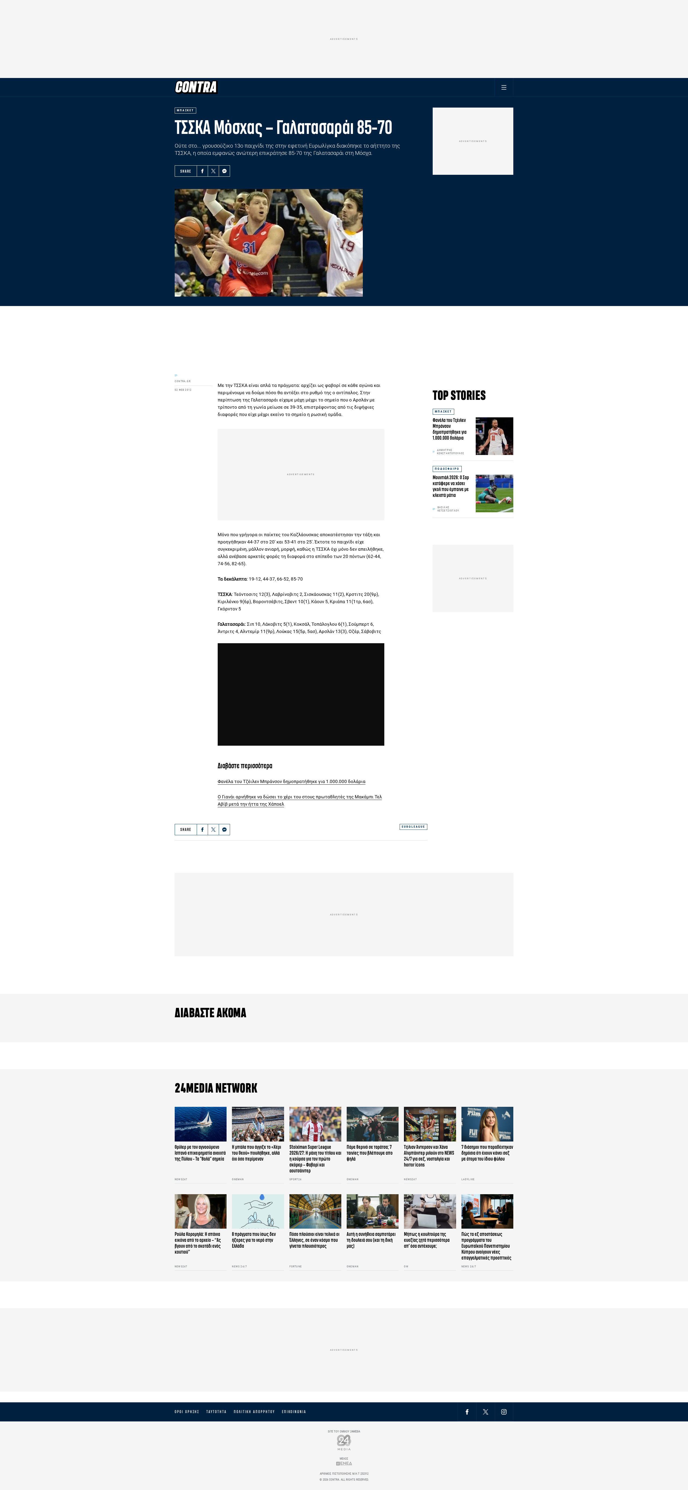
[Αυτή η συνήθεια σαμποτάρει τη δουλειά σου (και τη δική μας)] (373, 1211)
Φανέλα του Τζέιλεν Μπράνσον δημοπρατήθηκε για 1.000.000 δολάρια (292, 781)
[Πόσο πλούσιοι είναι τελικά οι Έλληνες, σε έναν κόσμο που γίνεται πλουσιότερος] (315, 1211)
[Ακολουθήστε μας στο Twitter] (485, 1412)
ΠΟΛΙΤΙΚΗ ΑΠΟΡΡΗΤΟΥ (254, 1412)
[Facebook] (202, 171)
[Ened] (344, 1463)
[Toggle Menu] (503, 87)
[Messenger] (224, 171)
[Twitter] (213, 171)
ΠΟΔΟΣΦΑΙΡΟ (447, 469)
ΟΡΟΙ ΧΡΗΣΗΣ (187, 1412)
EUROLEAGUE (413, 826)
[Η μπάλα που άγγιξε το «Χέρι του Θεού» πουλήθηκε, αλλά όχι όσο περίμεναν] (258, 1124)
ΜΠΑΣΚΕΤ (443, 411)
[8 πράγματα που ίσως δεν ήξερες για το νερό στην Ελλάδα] (258, 1211)
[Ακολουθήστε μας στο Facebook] (467, 1412)
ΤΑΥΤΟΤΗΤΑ (216, 1412)
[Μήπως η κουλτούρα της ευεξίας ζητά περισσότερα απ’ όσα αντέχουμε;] (430, 1211)
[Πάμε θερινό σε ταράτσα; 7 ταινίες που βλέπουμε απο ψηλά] (373, 1124)
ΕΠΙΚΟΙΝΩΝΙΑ (294, 1412)
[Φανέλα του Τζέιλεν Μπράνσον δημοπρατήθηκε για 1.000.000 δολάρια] (494, 436)
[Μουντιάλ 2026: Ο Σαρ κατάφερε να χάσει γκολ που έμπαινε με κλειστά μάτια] (494, 493)
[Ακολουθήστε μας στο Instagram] (504, 1412)
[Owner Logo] (344, 1442)
